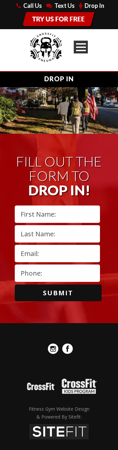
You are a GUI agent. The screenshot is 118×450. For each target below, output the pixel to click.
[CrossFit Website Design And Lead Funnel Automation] (59, 431)
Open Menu (81, 47)
